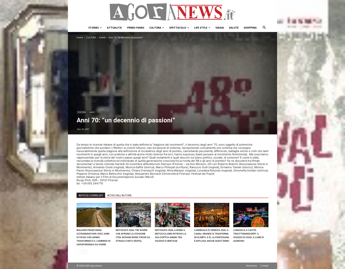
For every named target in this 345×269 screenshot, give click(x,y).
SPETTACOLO (177, 27)
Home (80, 37)
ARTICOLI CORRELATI (91, 195)
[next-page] (84, 251)
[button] (264, 28)
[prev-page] (79, 251)
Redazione (251, 265)
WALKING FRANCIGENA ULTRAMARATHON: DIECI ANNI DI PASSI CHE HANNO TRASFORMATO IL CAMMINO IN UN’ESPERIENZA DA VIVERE (93, 237)
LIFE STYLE (200, 27)
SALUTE (234, 27)
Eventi (102, 37)
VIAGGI (219, 27)
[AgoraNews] (172, 12)
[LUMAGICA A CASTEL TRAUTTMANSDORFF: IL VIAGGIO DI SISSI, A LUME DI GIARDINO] (250, 215)
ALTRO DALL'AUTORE (119, 195)
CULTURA (155, 27)
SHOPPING (250, 27)
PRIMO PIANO (135, 27)
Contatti (264, 265)
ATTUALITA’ (114, 27)
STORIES (93, 27)
